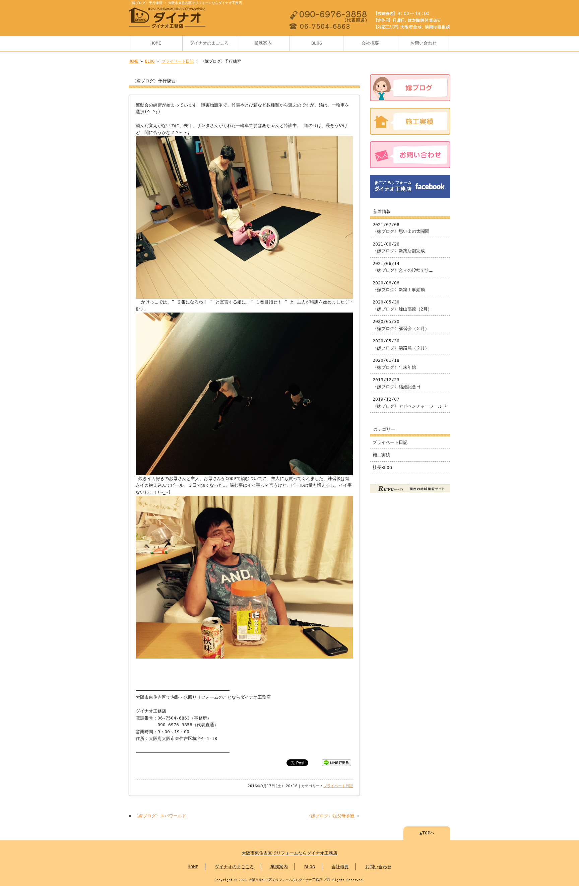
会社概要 (370, 43)
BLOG (316, 43)
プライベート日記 (178, 61)
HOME (155, 43)
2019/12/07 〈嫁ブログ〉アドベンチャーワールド (410, 402)
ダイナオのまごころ (209, 43)
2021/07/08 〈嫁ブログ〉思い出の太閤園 (401, 228)
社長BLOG (382, 467)
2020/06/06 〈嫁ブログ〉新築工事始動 (399, 286)
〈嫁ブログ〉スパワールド (160, 815)
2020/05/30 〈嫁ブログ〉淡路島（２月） (401, 344)
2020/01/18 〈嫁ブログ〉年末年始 (394, 363)
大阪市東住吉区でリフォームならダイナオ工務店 (289, 853)
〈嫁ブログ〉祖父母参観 (331, 815)
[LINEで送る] (336, 762)
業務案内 (263, 43)
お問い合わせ (423, 43)
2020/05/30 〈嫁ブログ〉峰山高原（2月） (402, 305)
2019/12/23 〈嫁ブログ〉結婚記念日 (397, 383)
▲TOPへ (427, 832)
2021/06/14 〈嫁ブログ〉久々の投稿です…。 (404, 267)
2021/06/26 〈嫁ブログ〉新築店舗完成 (399, 247)
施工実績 (381, 454)
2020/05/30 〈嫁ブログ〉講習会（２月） (401, 325)
